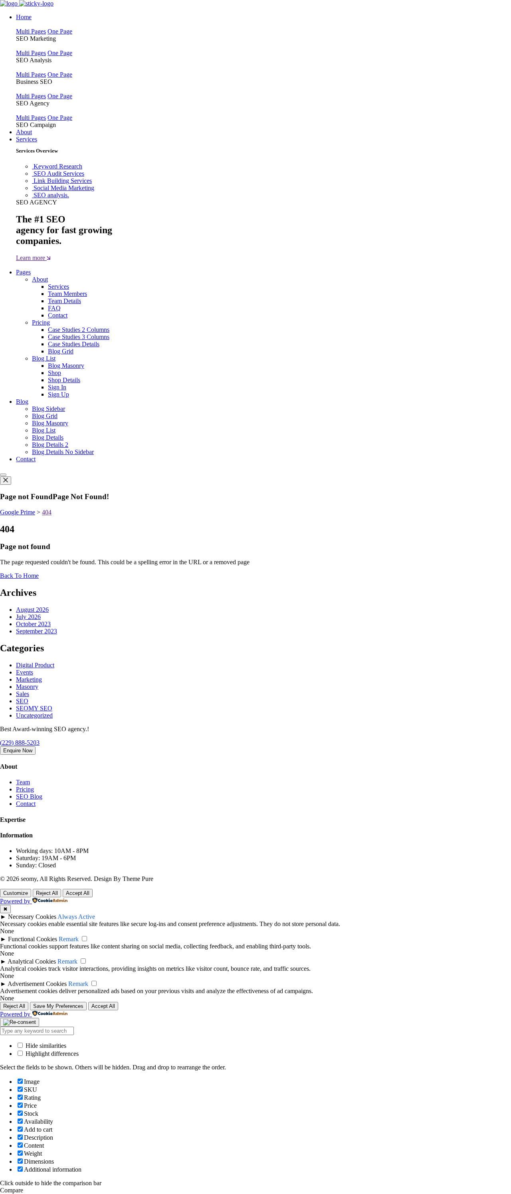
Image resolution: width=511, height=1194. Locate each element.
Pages (23, 272)
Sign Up (58, 394)
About (24, 132)
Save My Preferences (58, 1006)
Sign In (57, 387)
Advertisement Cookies (37, 983)
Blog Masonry (66, 365)
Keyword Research (58, 166)
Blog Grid (60, 351)
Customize (15, 893)
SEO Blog (29, 796)
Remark (69, 939)
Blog (22, 401)
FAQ (54, 308)
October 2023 (33, 624)
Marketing (29, 679)
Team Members (67, 293)
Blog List (43, 358)
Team (23, 782)
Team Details (64, 301)
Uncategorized (34, 715)
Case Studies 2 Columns (78, 329)
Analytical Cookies (32, 961)
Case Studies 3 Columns (78, 336)
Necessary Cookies (32, 916)
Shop (54, 372)
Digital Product (35, 665)
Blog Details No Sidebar (63, 451)
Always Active (76, 916)
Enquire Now (17, 751)
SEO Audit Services (59, 173)
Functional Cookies (32, 939)
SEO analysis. (51, 195)
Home (24, 17)
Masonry (27, 686)
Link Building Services (63, 180)
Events (24, 672)
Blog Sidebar (48, 408)
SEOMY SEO (34, 708)
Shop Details (64, 380)
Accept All (77, 893)
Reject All (47, 893)
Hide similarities (45, 1045)
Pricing (41, 322)
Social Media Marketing (64, 187)
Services (26, 139)
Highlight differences (51, 1053)
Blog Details (47, 437)
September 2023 (36, 631)
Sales (22, 693)
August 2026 (32, 609)
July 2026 (28, 616)
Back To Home (19, 575)
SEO (22, 701)
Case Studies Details (73, 344)
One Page (60, 31)
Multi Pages (31, 31)
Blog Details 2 (50, 444)
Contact (57, 315)
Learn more (31, 257)
